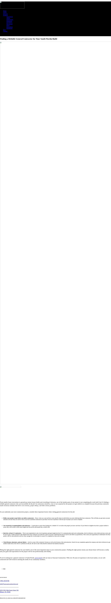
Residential (9, 28)
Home (4, 11)
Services (5, 13)
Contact (5, 31)
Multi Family (10, 19)
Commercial (10, 16)
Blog (4, 29)
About (5, 12)
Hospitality (9, 22)
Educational (10, 27)
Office (8, 18)
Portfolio (5, 15)
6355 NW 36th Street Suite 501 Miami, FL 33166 (9, 591)
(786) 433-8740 (4, 581)
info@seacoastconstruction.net (9, 584)
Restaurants (9, 24)
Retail (8, 25)
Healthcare (9, 21)
